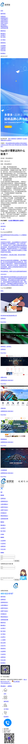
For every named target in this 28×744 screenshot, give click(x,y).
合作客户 (3, 35)
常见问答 (3, 50)
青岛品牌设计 (17, 143)
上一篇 (2, 223)
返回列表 (3, 226)
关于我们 (3, 39)
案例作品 (3, 30)
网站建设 (3, 686)
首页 (2, 10)
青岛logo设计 (5, 144)
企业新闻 (3, 45)
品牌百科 (3, 49)
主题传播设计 (4, 19)
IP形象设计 (4, 24)
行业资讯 (3, 47)
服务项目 (3, 13)
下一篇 (2, 229)
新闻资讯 (3, 42)
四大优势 (3, 642)
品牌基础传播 (4, 28)
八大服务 (3, 639)
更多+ (2, 291)
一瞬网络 (9, 686)
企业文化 (3, 645)
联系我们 (3, 53)
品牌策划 (3, 16)
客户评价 (3, 37)
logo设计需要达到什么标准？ (16, 220)
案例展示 (3, 33)
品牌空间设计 (4, 21)
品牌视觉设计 (4, 18)
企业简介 (3, 637)
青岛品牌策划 (9, 143)
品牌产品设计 (4, 23)
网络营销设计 (4, 26)
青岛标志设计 (18, 144)
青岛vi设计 (12, 144)
